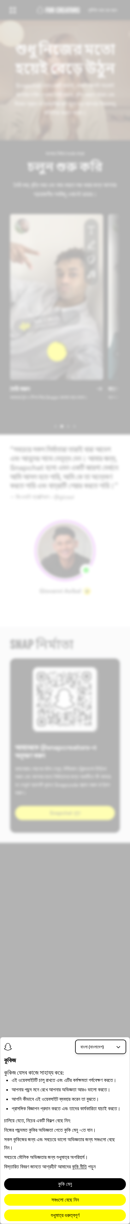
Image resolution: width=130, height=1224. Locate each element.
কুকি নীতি (79, 1166)
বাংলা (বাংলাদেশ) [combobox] (92, 1047)
